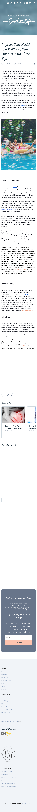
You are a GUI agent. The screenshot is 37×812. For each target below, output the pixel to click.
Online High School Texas (9, 721)
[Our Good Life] (18, 20)
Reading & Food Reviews (9, 786)
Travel (3, 686)
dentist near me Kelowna (20, 346)
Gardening (4, 774)
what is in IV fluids (21, 269)
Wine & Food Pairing (8, 783)
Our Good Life (27, 804)
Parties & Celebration (8, 777)
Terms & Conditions (8, 710)
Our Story (4, 701)
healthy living (7, 395)
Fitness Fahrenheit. (27, 311)
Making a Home (6, 704)
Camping (4, 689)
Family (3, 672)
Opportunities (6, 698)
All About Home (6, 771)
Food (3, 780)
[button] (34, 64)
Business (4, 675)
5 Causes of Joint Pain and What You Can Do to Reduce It (13, 427)
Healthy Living (6, 680)
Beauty (3, 683)
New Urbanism (6, 707)
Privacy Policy (5, 713)
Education (4, 678)
